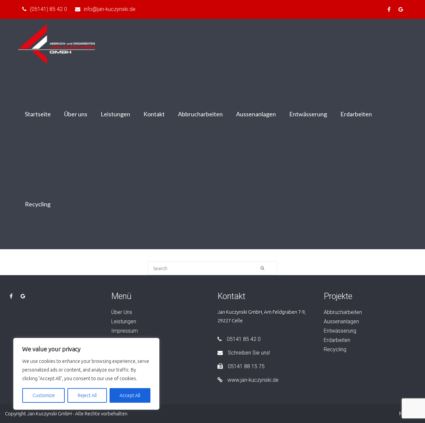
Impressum (124, 331)
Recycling (37, 204)
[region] (86, 374)
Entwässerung (308, 114)
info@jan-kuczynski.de (109, 9)
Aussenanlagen (256, 114)
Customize (44, 395)
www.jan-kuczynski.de (253, 380)
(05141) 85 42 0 (48, 9)
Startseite (38, 114)
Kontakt (154, 114)
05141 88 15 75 (246, 366)
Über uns (75, 114)
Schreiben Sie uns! (249, 353)
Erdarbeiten (356, 114)
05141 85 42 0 (244, 339)
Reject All (87, 395)
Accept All (130, 395)
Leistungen (115, 114)
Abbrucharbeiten (200, 114)
